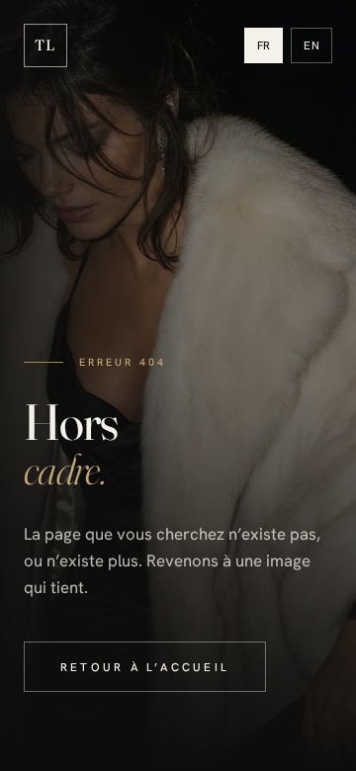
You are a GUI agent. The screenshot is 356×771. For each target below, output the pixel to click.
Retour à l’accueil (144, 666)
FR (264, 45)
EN (311, 45)
